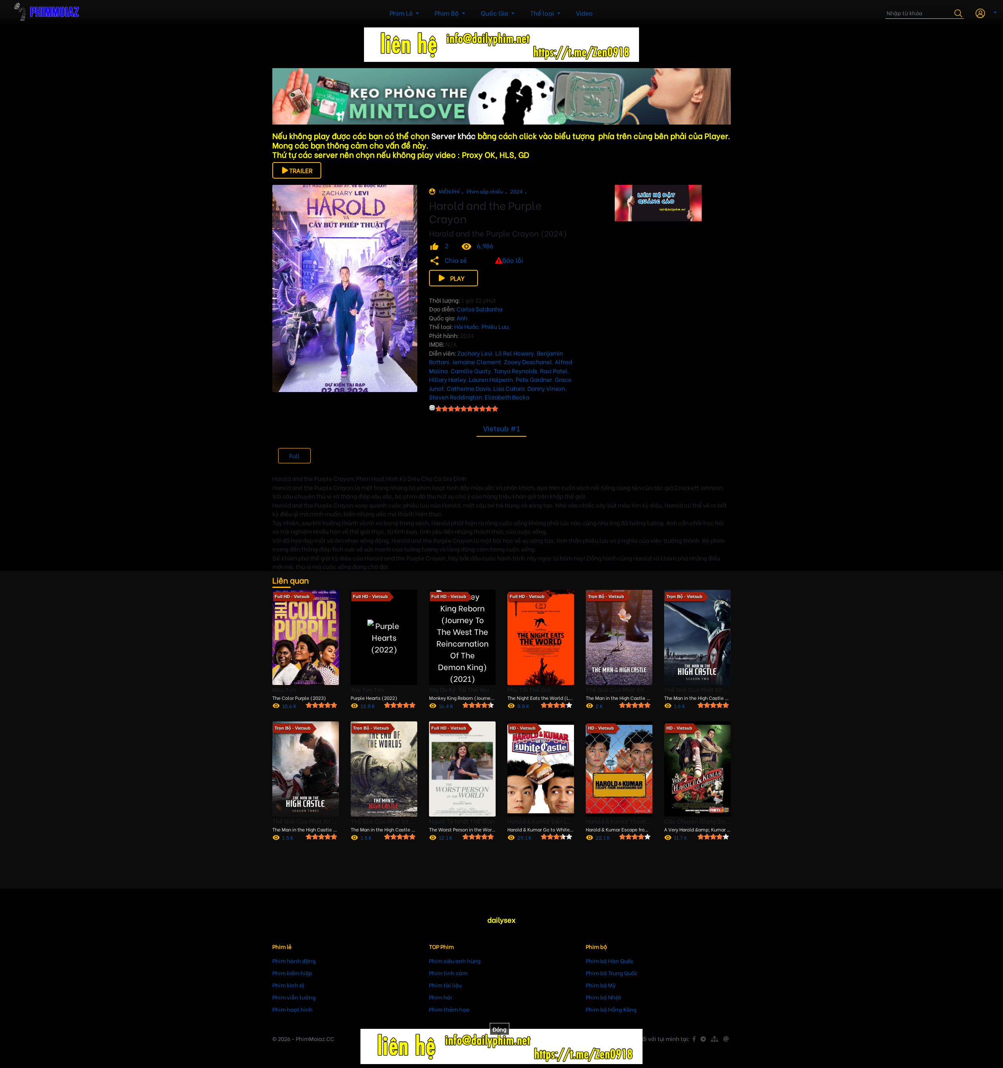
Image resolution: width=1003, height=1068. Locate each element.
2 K (599, 705)
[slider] (466, 408)
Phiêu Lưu (495, 326)
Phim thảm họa (449, 1009)
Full (294, 455)
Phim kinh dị (288, 985)
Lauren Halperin (491, 379)
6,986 (485, 245)
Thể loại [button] (543, 12)
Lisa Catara (509, 388)
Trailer (301, 170)
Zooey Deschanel (528, 361)
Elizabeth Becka (507, 396)
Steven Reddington (455, 396)
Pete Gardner (534, 379)
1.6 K (679, 705)
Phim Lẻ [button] (401, 12)
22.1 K (603, 837)
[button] (983, 12)
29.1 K (524, 837)
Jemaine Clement (476, 361)
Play (457, 277)
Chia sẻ (456, 259)
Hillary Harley (447, 379)
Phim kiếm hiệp (292, 973)
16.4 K (446, 705)
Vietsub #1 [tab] (501, 428)
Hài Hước (466, 326)
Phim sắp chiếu (485, 191)
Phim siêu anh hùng (455, 960)
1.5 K (287, 837)
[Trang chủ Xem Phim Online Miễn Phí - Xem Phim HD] (51, 13)
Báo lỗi (512, 259)
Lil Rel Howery (514, 353)
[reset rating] (432, 408)
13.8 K (367, 705)
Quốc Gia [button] (495, 12)
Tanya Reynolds (515, 370)
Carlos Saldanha (479, 308)
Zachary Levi (474, 353)
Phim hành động (294, 960)
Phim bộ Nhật (603, 997)
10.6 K (289, 705)
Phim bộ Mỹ (601, 985)
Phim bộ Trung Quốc (611, 973)
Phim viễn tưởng (294, 997)
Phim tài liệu (445, 985)
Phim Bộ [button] (447, 12)
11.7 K (680, 837)
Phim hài (440, 997)
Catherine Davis (469, 388)
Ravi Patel (554, 370)
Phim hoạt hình (292, 1009)
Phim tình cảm (448, 973)
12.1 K (446, 837)
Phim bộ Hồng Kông (611, 1009)
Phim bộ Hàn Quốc (610, 960)
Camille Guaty (471, 370)
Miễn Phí (449, 191)
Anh (461, 317)
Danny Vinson (546, 388)
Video (584, 12)
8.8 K (523, 705)
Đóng (499, 1029)
